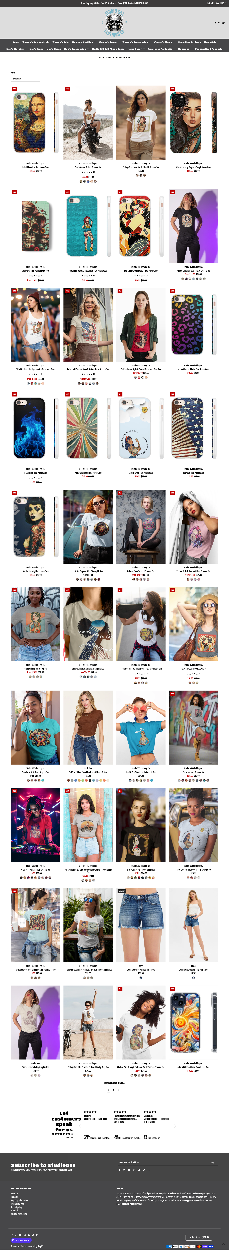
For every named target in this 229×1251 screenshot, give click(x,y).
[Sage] (149, 1075)
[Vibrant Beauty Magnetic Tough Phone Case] (193, 123)
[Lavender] (97, 780)
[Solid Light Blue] (200, 279)
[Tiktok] (144, 1170)
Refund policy (16, 1207)
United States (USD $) (216, 3)
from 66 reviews (69, 1135)
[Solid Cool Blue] (84, 676)
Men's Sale (210, 42)
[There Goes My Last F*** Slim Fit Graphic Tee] (193, 825)
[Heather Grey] (182, 279)
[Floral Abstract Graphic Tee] (193, 727)
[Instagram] (134, 1170)
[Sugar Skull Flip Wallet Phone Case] (35, 226)
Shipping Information (19, 1200)
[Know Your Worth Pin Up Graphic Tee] (35, 825)
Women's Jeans (108, 42)
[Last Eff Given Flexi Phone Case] (141, 428)
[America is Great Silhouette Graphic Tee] (88, 624)
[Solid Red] (32, 383)
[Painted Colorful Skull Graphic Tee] (141, 527)
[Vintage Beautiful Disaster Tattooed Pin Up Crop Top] (88, 1023)
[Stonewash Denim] (33, 676)
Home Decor (135, 49)
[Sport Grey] (90, 880)
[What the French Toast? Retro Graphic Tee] (193, 226)
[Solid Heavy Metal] (186, 780)
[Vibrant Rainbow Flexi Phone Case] (88, 428)
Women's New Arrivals (35, 42)
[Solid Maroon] (200, 780)
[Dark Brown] (68, 780)
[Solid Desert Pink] (207, 780)
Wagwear (183, 49)
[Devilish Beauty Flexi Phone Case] (35, 527)
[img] (58, 1134)
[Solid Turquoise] (151, 780)
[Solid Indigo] (197, 279)
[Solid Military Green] (135, 877)
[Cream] (108, 780)
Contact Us (15, 1197)
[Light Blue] (83, 880)
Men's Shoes (54, 49)
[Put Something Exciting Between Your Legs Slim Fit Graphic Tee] (88, 825)
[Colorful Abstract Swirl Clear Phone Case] (193, 1023)
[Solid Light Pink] (198, 579)
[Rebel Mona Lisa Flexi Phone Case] (35, 123)
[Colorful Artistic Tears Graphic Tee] (35, 727)
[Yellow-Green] (83, 780)
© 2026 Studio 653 (19, 1246)
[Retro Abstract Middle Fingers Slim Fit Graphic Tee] (35, 925)
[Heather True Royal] (88, 181)
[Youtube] (129, 1170)
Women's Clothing (82, 42)
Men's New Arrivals (189, 42)
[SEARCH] (215, 23)
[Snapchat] (139, 1170)
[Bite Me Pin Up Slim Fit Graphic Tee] (141, 825)
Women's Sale (60, 42)
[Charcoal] (84, 1075)
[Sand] (39, 1075)
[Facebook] (119, 1170)
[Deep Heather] (84, 181)
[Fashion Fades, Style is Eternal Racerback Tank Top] (141, 325)
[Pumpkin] (104, 780)
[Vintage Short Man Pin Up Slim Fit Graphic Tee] (141, 123)
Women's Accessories (135, 42)
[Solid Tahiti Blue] (204, 279)
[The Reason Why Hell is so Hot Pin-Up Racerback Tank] (141, 624)
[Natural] (35, 1075)
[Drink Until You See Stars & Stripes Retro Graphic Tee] (88, 325)
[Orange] (86, 780)
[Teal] (93, 780)
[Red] (91, 181)
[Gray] (72, 780)
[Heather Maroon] (146, 1075)
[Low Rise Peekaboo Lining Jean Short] (193, 925)
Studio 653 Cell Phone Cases (108, 49)
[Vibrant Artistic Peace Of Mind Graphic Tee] (193, 527)
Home (16, 42)
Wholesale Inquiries (19, 1214)
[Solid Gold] (95, 579)
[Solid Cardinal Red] (99, 579)
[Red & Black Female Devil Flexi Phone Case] (141, 226)
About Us (14, 1193)
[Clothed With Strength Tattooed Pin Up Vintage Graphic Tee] (141, 1023)
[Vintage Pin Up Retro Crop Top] (35, 624)
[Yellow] (100, 780)
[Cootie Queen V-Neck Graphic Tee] (88, 123)
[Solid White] (190, 279)
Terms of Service (17, 1203)
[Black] (81, 181)
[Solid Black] (186, 279)
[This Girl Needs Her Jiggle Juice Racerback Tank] (35, 325)
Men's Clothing (15, 49)
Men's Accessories (75, 49)
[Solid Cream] (193, 279)
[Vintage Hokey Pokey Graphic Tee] (35, 1023)
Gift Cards (15, 1210)
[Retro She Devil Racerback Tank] (193, 624)
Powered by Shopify (35, 1246)
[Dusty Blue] (75, 780)
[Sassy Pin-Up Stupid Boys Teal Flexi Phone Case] (88, 226)
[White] (95, 181)
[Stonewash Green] (37, 676)
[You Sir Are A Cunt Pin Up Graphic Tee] (141, 727)
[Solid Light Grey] (148, 579)
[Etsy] (148, 1170)
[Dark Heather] (144, 175)
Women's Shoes (163, 42)
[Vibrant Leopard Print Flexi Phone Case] (193, 325)
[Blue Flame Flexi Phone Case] (35, 428)
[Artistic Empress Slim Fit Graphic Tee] (88, 527)
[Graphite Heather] (142, 1075)
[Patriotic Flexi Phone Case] (193, 428)
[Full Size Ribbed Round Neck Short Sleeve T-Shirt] (88, 727)
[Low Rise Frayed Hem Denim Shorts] (141, 925)
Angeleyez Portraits (160, 49)
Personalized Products (209, 49)
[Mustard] (79, 780)
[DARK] (141, 978)
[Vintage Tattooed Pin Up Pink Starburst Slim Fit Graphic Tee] (88, 925)
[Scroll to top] (223, 1244)
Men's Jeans (36, 49)
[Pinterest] (124, 1170)
